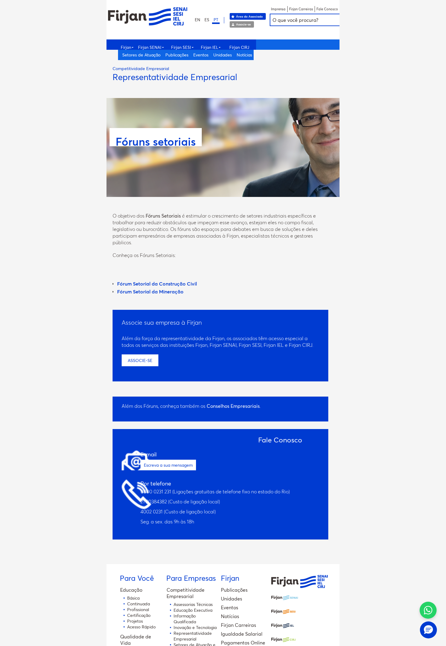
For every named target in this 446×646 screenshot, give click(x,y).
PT (216, 19)
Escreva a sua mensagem (168, 465)
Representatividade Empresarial (193, 636)
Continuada (138, 604)
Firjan (126, 47)
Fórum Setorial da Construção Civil (157, 283)
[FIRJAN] (299, 586)
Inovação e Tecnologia (195, 627)
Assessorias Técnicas (193, 604)
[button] (428, 629)
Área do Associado (249, 16)
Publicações (176, 55)
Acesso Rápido (141, 627)
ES (206, 19)
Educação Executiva (193, 610)
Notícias (244, 55)
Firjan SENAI (149, 47)
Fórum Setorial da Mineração (150, 291)
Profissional (138, 609)
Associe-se (243, 24)
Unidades (222, 55)
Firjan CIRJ (239, 47)
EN (197, 19)
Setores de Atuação (141, 55)
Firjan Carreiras (301, 9)
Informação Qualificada (185, 618)
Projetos (135, 621)
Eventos (200, 55)
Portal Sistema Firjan (147, 16)
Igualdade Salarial (241, 634)
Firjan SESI (181, 47)
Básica (133, 598)
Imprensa (278, 9)
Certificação (138, 615)
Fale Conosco (327, 9)
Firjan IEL (209, 47)
